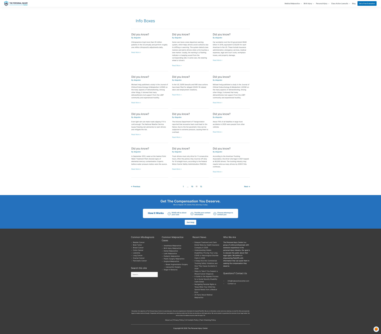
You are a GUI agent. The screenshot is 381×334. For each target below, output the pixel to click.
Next (247, 186)
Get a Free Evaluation (367, 3)
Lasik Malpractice (170, 253)
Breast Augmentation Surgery (177, 264)
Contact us (232, 284)
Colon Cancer (138, 250)
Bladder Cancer (139, 242)
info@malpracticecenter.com (238, 281)
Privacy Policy (178, 320)
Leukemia (136, 253)
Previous (135, 186)
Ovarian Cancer (139, 258)
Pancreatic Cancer (140, 261)
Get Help (190, 222)
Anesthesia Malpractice (172, 246)
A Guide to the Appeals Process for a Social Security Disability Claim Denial (206, 279)
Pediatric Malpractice (172, 256)
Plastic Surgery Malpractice (174, 259)
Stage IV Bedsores (171, 270)
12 (201, 186)
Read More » (136, 52)
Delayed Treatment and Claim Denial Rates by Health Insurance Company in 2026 (206, 245)
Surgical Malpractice (171, 261)
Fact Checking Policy (208, 320)
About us (168, 320)
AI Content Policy (192, 320)
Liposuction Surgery (173, 267)
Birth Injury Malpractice (172, 248)
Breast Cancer (138, 248)
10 (192, 186)
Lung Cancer (137, 255)
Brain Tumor (137, 245)
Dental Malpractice (171, 251)
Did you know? (140, 34)
